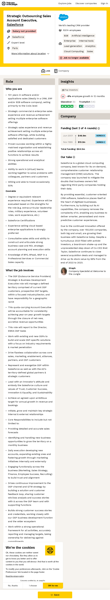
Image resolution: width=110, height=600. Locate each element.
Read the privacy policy (15, 576)
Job (48, 70)
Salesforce (15, 25)
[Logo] (9, 4)
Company (64, 70)
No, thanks (13, 585)
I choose (33, 585)
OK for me (53, 585)
